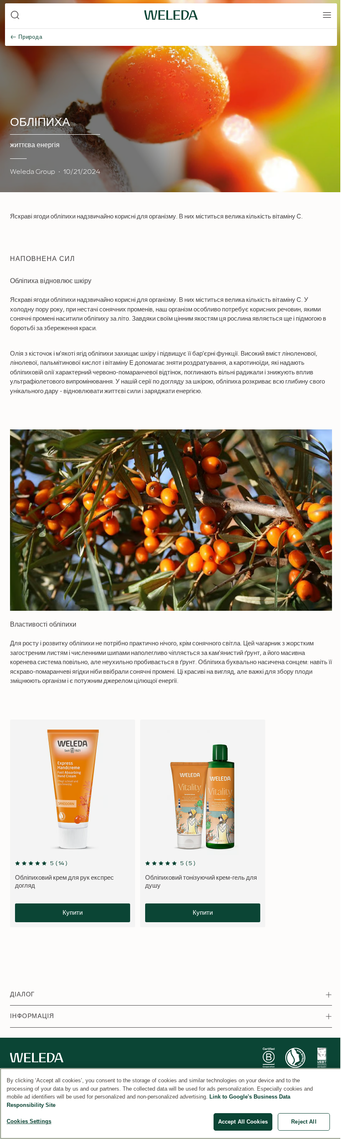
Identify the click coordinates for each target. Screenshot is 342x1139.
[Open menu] (327, 15)
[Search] (15, 15)
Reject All (303, 1122)
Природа (30, 37)
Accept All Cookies (243, 1122)
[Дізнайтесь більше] (269, 1058)
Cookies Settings (29, 1121)
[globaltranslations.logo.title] (171, 15)
